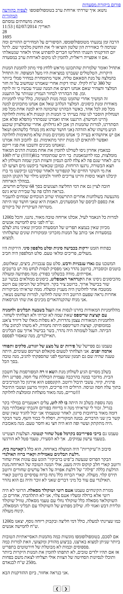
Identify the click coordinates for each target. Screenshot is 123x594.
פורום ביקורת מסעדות (101, 4)
